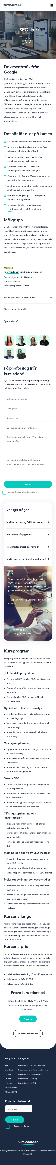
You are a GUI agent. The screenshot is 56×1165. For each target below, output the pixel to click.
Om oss (8, 1079)
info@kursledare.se (22, 633)
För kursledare (11, 1087)
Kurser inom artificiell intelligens (31, 1065)
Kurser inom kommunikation (30, 1074)
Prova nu (28, 1019)
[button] (51, 5)
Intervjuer (9, 1083)
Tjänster (8, 1074)
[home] (26, 5)
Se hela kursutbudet (28, 1033)
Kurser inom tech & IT (27, 1083)
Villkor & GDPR (11, 1092)
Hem (6, 1065)
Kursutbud (9, 1070)
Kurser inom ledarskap (27, 1079)
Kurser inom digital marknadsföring (33, 1070)
